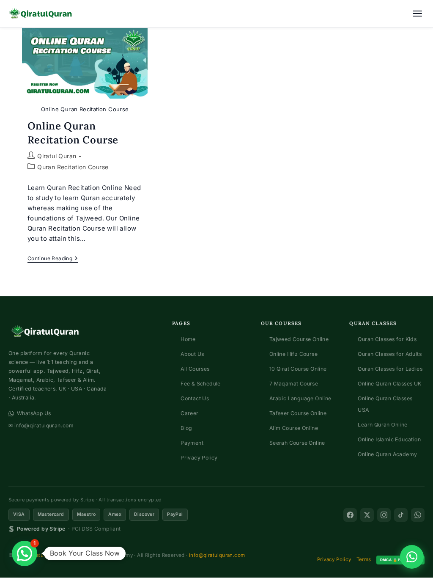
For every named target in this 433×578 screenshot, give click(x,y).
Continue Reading (52, 259)
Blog (186, 428)
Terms (363, 559)
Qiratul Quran (56, 156)
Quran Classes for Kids (387, 339)
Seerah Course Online (297, 443)
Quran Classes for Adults (390, 354)
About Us (192, 354)
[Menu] (417, 13)
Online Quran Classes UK (389, 383)
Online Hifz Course (293, 354)
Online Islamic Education (389, 439)
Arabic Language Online (300, 398)
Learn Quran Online (382, 424)
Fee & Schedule (201, 383)
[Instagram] (384, 515)
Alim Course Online (293, 428)
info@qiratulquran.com (217, 555)
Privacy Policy (199, 457)
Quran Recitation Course (72, 167)
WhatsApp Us (34, 413)
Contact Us (195, 398)
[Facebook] (350, 515)
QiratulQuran (44, 555)
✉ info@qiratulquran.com (41, 425)
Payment (192, 443)
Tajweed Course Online (299, 339)
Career (189, 413)
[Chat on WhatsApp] (412, 557)
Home (188, 339)
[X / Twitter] (367, 515)
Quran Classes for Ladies (390, 369)
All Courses (195, 369)
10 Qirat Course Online (298, 369)
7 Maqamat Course (293, 383)
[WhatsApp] (418, 515)
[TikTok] (401, 515)
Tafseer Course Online (297, 413)
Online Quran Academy (387, 454)
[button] (24, 553)
